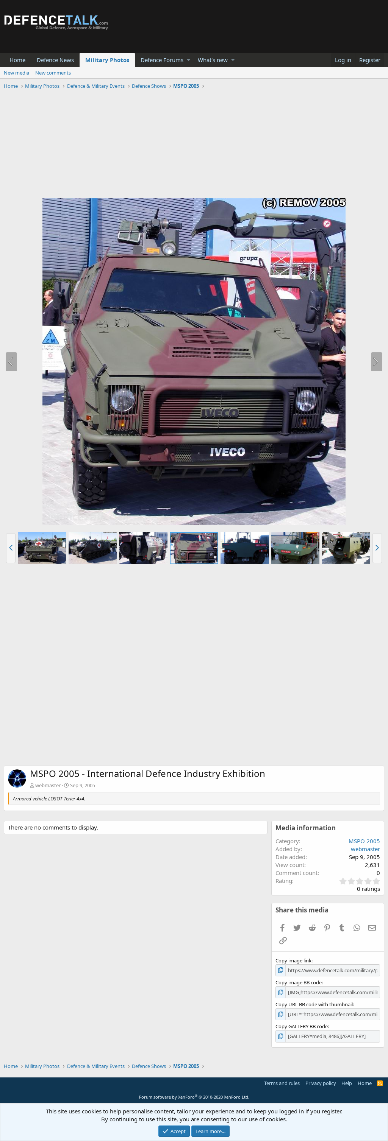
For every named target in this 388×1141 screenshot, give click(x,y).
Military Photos (107, 60)
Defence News (55, 60)
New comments (53, 72)
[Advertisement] (194, 145)
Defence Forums (162, 60)
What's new (213, 60)
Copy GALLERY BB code (301, 1026)
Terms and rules (282, 1083)
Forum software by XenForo (194, 1097)
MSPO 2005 (364, 841)
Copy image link (293, 960)
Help (346, 1083)
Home (17, 60)
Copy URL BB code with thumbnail (314, 1004)
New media (16, 72)
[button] (188, 60)
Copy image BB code (298, 982)
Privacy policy (320, 1083)
